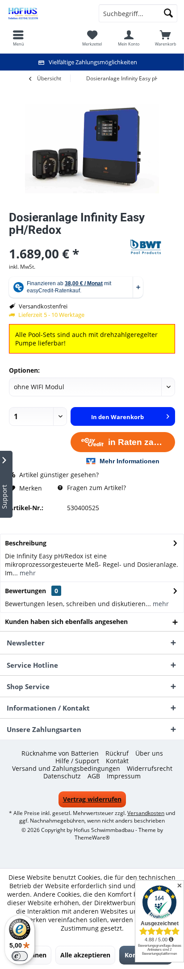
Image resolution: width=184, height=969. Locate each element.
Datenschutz (62, 776)
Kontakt (117, 761)
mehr (27, 573)
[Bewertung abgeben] (68, 241)
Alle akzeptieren (85, 955)
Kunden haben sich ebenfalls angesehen (66, 621)
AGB (94, 776)
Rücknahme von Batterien (60, 753)
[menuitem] (165, 38)
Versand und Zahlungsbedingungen (66, 768)
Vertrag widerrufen (92, 799)
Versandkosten (145, 813)
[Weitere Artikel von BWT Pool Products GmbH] (152, 246)
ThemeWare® (92, 837)
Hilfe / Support (77, 761)
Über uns (149, 753)
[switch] (20, 956)
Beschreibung (25, 543)
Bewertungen (25, 590)
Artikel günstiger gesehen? (58, 474)
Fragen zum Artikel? (95, 487)
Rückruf (117, 753)
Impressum (124, 776)
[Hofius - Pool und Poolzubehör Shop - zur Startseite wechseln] (46, 13)
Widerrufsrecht (149, 768)
